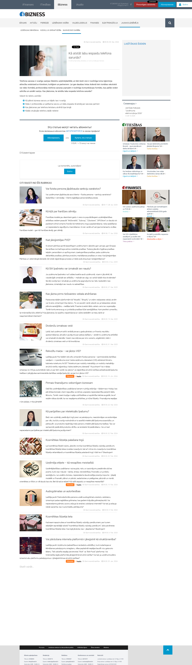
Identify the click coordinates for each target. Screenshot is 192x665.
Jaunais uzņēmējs (129, 23)
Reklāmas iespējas (67, 664)
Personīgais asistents (146, 4)
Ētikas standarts (95, 647)
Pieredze (44, 23)
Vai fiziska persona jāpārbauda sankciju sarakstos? (73, 188)
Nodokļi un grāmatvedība (50, 30)
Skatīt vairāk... (27, 566)
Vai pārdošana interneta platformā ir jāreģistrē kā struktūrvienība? (81, 539)
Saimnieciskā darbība (71, 30)
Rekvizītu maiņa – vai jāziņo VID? (63, 351)
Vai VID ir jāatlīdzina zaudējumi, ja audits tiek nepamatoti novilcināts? (132, 236)
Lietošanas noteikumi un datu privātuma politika (60, 647)
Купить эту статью (83, 138)
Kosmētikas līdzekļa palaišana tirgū (65, 440)
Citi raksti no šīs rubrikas (36, 182)
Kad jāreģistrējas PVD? (58, 239)
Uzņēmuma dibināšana (29, 30)
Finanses (94, 23)
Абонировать (53, 138)
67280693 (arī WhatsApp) (119, 4)
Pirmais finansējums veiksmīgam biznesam (69, 382)
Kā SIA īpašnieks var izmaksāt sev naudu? (68, 268)
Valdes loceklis (79, 23)
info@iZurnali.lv (122, 5)
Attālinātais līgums (82, 647)
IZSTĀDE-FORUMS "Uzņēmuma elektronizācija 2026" (133, 110)
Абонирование (167, 4)
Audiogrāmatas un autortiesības (63, 491)
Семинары (129, 103)
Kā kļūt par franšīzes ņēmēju (61, 211)
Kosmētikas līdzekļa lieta (59, 516)
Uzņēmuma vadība (60, 23)
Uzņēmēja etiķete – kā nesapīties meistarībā (70, 462)
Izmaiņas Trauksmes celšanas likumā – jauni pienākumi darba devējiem (134, 146)
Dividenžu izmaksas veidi (59, 325)
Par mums (41, 647)
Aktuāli (33, 23)
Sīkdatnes (106, 647)
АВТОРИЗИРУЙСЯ (74, 131)
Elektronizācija (110, 23)
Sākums (23, 23)
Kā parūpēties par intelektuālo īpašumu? (67, 411)
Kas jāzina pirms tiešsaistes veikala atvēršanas (71, 293)
